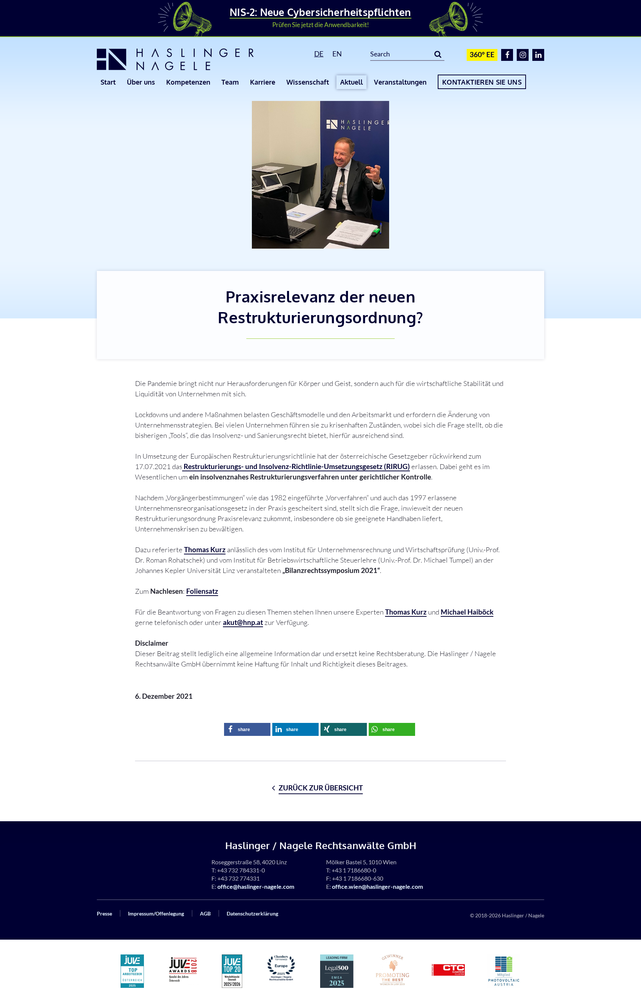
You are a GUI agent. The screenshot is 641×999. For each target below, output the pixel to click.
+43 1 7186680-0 (354, 870)
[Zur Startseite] (187, 59)
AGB (205, 913)
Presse (104, 913)
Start (108, 82)
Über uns (141, 82)
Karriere (262, 82)
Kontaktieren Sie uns (482, 82)
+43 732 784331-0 (241, 870)
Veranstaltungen (400, 82)
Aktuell (351, 82)
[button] (247, 729)
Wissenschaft (307, 82)
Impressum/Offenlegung (156, 913)
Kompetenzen (188, 82)
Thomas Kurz (205, 549)
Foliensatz (202, 591)
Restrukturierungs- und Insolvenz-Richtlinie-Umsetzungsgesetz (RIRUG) (296, 466)
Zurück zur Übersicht (321, 787)
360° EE (482, 54)
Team (230, 82)
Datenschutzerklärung (252, 913)
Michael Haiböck (467, 611)
